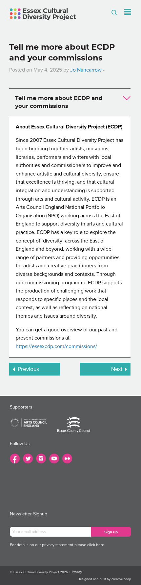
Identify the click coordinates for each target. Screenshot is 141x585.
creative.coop (121, 579)
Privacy (77, 572)
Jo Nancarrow (86, 70)
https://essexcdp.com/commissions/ (56, 346)
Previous (28, 369)
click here (95, 545)
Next (116, 369)
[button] (70, 102)
